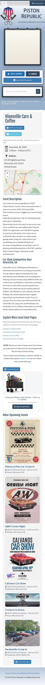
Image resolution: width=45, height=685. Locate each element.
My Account (38, 3)
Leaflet (21, 194)
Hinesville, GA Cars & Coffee (13, 339)
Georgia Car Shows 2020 (12, 329)
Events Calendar (13, 101)
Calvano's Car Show (15, 583)
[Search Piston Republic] (38, 91)
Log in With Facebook (23, 80)
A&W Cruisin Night (15, 526)
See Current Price (23, 407)
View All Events (12, 369)
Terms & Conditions (19, 673)
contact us (24, 358)
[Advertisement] (22, 47)
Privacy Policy (34, 673)
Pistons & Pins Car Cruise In (19, 466)
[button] (7, 173)
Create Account (16, 74)
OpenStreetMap (29, 194)
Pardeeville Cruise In (16, 649)
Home (4, 101)
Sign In (33, 74)
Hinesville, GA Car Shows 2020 (14, 332)
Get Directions (14, 134)
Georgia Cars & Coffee (11, 335)
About (7, 673)
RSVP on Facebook (16, 128)
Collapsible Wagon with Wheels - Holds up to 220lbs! (22, 398)
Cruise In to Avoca (14, 609)
